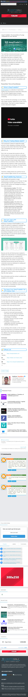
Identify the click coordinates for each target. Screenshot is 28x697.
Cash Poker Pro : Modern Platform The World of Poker (12, 555)
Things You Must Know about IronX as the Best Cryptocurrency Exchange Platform (17, 410)
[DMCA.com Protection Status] (7, 674)
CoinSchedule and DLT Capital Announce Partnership (16, 402)
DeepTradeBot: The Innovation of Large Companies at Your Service (16, 613)
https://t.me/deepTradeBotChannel (15, 361)
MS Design (24, 694)
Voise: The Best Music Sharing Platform (16, 423)
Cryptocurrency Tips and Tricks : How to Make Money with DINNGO (17, 430)
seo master (10, 459)
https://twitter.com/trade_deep (14, 357)
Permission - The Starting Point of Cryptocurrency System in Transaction (17, 605)
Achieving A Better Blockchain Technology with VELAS (15, 628)
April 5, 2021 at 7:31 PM (19, 459)
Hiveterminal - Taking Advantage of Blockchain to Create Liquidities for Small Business (12, 559)
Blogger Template (12, 694)
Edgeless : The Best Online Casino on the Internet (12, 548)
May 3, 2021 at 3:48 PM (16, 486)
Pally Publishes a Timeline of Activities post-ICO (16, 395)
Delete (14, 470)
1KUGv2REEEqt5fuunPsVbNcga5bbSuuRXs (14, 683)
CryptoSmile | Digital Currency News (18, 694)
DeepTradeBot (5, 89)
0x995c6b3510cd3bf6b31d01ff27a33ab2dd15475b (13, 686)
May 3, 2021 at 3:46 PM (16, 475)
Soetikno (21, 376)
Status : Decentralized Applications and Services (15, 416)
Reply (9, 470)
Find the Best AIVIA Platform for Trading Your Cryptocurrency (17, 2)
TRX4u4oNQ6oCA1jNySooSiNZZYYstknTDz (14, 688)
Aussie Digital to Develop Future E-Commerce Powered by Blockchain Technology (11, 562)
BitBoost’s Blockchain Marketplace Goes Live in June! (12, 552)
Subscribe (14, 536)
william (9, 475)
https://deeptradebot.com (13, 353)
